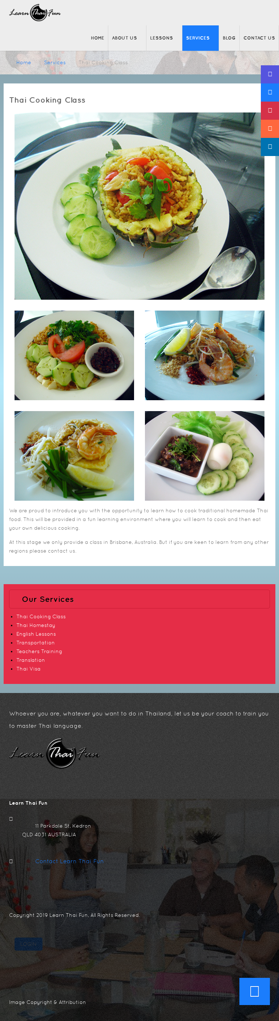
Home (97, 38)
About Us (124, 38)
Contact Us (259, 38)
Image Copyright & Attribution (47, 1002)
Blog (229, 38)
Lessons (161, 38)
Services (198, 38)
